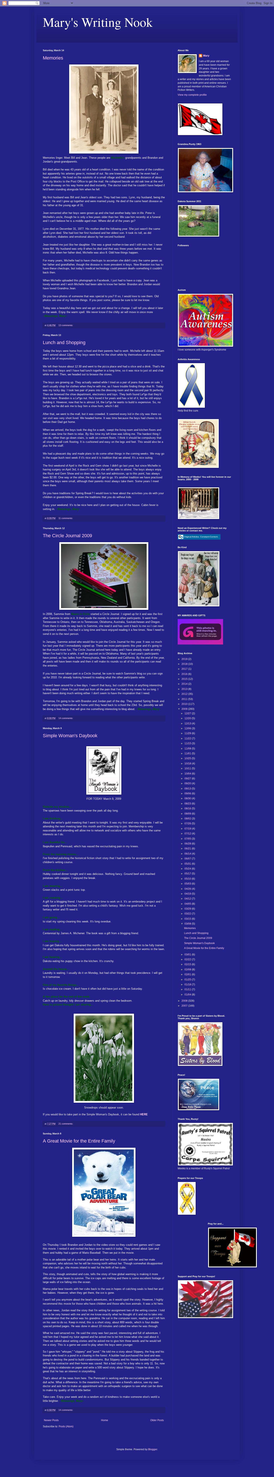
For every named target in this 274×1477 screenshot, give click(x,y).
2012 (185, 693)
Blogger (152, 1449)
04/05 (188, 903)
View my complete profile (192, 94)
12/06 (188, 728)
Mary (206, 55)
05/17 (188, 873)
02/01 (188, 974)
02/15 (188, 964)
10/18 (188, 763)
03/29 (188, 908)
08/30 (188, 798)
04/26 (188, 888)
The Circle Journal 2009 (67, 535)
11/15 (188, 743)
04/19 (188, 893)
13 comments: (66, 325)
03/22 (188, 913)
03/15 (188, 918)
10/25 (188, 758)
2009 (185, 708)
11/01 (188, 753)
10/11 (188, 768)
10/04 (188, 773)
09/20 (188, 783)
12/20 (188, 718)
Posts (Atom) (66, 1426)
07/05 (188, 838)
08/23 (188, 803)
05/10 (188, 878)
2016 (185, 674)
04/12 (188, 898)
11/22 (188, 738)
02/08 (188, 969)
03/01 (188, 954)
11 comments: (66, 518)
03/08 (188, 923)
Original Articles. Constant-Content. (201, 537)
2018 (185, 663)
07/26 (188, 823)
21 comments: (66, 1123)
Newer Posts (51, 1420)
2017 (185, 668)
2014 (185, 683)
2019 (185, 659)
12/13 (188, 723)
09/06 (188, 793)
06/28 (188, 843)
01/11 (188, 989)
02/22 (188, 959)
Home (104, 1420)
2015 (185, 678)
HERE (144, 1114)
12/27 (188, 713)
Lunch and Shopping (64, 342)
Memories (53, 58)
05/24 (188, 868)
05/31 (188, 863)
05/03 (188, 883)
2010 (185, 704)
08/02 (188, 818)
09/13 (188, 788)
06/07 (188, 858)
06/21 (188, 848)
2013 (185, 689)
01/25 (188, 979)
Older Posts (157, 1420)
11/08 (188, 748)
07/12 (188, 833)
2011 (185, 699)
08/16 (188, 808)
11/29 (188, 733)
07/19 (188, 828)
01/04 (188, 994)
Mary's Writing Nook (98, 21)
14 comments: (66, 718)
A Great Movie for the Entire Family (79, 1141)
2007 (185, 1005)
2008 (185, 1000)
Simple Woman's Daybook (70, 735)
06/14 (188, 853)
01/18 (188, 984)
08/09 (188, 813)
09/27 (188, 778)
